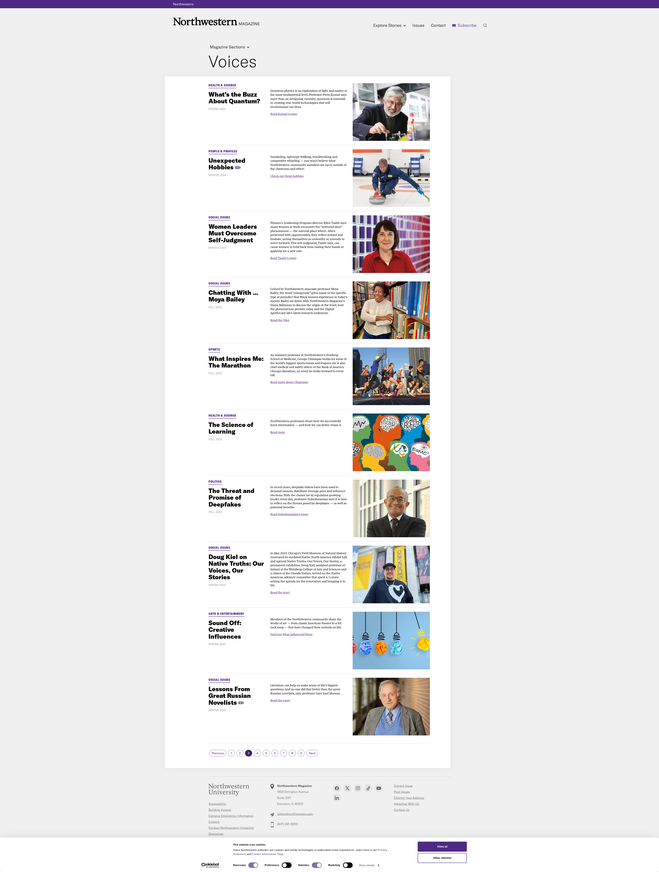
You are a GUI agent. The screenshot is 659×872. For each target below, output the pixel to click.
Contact (438, 25)
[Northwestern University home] (183, 4)
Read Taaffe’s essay (283, 258)
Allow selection (442, 857)
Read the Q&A (279, 320)
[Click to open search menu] (485, 25)
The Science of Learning (231, 428)
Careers (214, 822)
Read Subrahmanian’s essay (289, 514)
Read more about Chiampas (289, 382)
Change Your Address (409, 798)
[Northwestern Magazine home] (216, 21)
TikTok (368, 788)
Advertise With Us (406, 804)
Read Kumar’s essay (283, 114)
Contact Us (401, 810)
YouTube (379, 788)
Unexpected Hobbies (227, 164)
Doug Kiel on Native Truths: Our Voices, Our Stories (236, 567)
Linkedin (337, 798)
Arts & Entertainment (226, 614)
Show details (367, 865)
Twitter (347, 788)
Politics (215, 482)
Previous (218, 753)
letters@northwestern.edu (295, 814)
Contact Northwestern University (231, 828)
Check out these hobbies (287, 176)
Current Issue (403, 786)
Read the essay (280, 700)
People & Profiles (223, 151)
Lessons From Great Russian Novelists (230, 695)
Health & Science (222, 85)
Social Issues (219, 217)
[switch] (287, 865)
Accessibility (217, 804)
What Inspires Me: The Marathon (236, 362)
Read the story (280, 592)
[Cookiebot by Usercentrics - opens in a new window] (210, 865)
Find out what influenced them (291, 634)
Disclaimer (216, 834)
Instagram (358, 788)
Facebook (337, 788)
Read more (277, 432)
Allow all (442, 846)
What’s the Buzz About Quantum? (234, 97)
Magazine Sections (228, 47)
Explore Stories (387, 25)
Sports (214, 349)
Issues (418, 25)
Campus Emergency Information (231, 816)
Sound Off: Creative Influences (225, 629)
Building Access (220, 810)
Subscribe (467, 25)
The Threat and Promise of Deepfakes (232, 497)
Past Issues (402, 792)
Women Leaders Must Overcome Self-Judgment (233, 233)
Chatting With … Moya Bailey (233, 296)
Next (312, 753)
